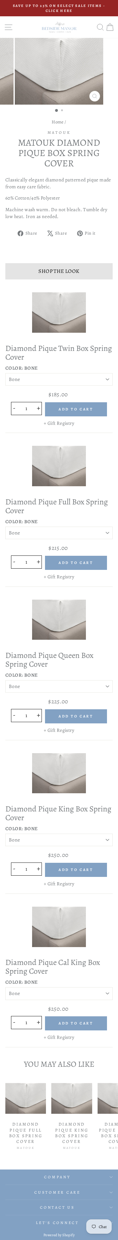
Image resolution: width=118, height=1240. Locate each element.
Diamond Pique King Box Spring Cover (58, 813)
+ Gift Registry (59, 423)
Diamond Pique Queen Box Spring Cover (49, 659)
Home (58, 122)
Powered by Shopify (59, 1234)
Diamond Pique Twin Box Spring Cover (58, 352)
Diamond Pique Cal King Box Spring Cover (52, 967)
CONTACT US (57, 1207)
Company (57, 1177)
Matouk (59, 132)
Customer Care (57, 1192)
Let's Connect (57, 1222)
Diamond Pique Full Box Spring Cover (56, 506)
